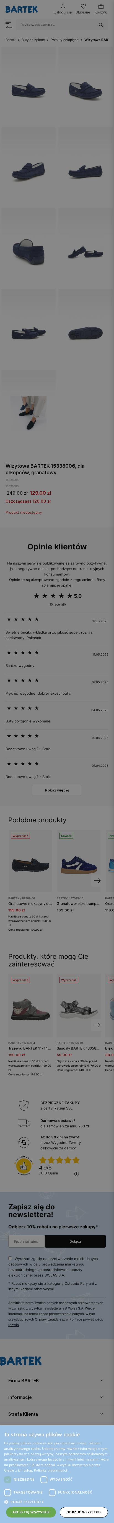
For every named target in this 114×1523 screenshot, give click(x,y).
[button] (57, 1502)
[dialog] (57, 761)
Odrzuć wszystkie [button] (83, 1512)
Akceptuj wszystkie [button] (31, 1512)
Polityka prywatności (50, 1470)
